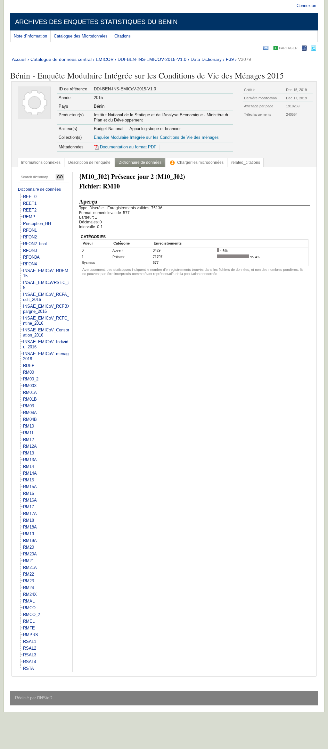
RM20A (30, 554)
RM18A (30, 527)
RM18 (28, 520)
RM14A (30, 473)
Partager (288, 48)
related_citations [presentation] (245, 162)
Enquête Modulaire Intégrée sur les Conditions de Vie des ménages (156, 137)
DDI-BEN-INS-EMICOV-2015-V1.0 (152, 59)
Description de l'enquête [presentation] (89, 162)
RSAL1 (29, 641)
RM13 (28, 453)
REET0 (30, 196)
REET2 (30, 210)
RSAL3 (29, 655)
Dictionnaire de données (39, 189)
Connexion (306, 5)
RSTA (28, 668)
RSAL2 (29, 648)
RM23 (28, 580)
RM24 (28, 587)
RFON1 (30, 230)
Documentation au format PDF (127, 147)
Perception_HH (37, 223)
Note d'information (30, 36)
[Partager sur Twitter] (313, 49)
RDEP (29, 365)
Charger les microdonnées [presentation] (200, 162)
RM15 (28, 480)
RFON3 (30, 250)
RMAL (29, 601)
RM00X (30, 385)
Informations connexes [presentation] (41, 162)
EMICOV (104, 59)
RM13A (30, 459)
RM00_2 (30, 379)
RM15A (30, 486)
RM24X (30, 594)
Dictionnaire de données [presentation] (140, 162)
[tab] (41, 162)
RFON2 (30, 237)
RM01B (30, 399)
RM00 (28, 372)
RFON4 (30, 264)
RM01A (30, 392)
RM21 (28, 560)
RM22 (28, 574)
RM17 (28, 506)
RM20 (28, 547)
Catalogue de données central (61, 59)
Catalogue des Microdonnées (81, 36)
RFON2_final (35, 243)
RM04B (30, 419)
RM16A (30, 500)
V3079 (244, 59)
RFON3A (31, 257)
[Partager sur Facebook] (304, 49)
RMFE (29, 628)
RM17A (30, 513)
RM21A (30, 567)
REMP (29, 216)
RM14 (28, 466)
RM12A (30, 446)
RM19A (30, 540)
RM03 (28, 406)
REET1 (30, 203)
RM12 (28, 439)
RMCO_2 (31, 614)
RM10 (28, 426)
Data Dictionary (206, 59)
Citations (122, 36)
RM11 (28, 432)
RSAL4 (29, 661)
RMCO (29, 607)
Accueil (19, 59)
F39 (230, 59)
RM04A (30, 412)
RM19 (28, 533)
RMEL (29, 621)
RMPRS (30, 634)
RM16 (28, 493)
